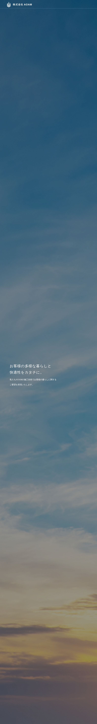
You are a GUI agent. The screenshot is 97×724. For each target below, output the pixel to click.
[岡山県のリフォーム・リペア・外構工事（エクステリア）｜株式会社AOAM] (17, 4)
